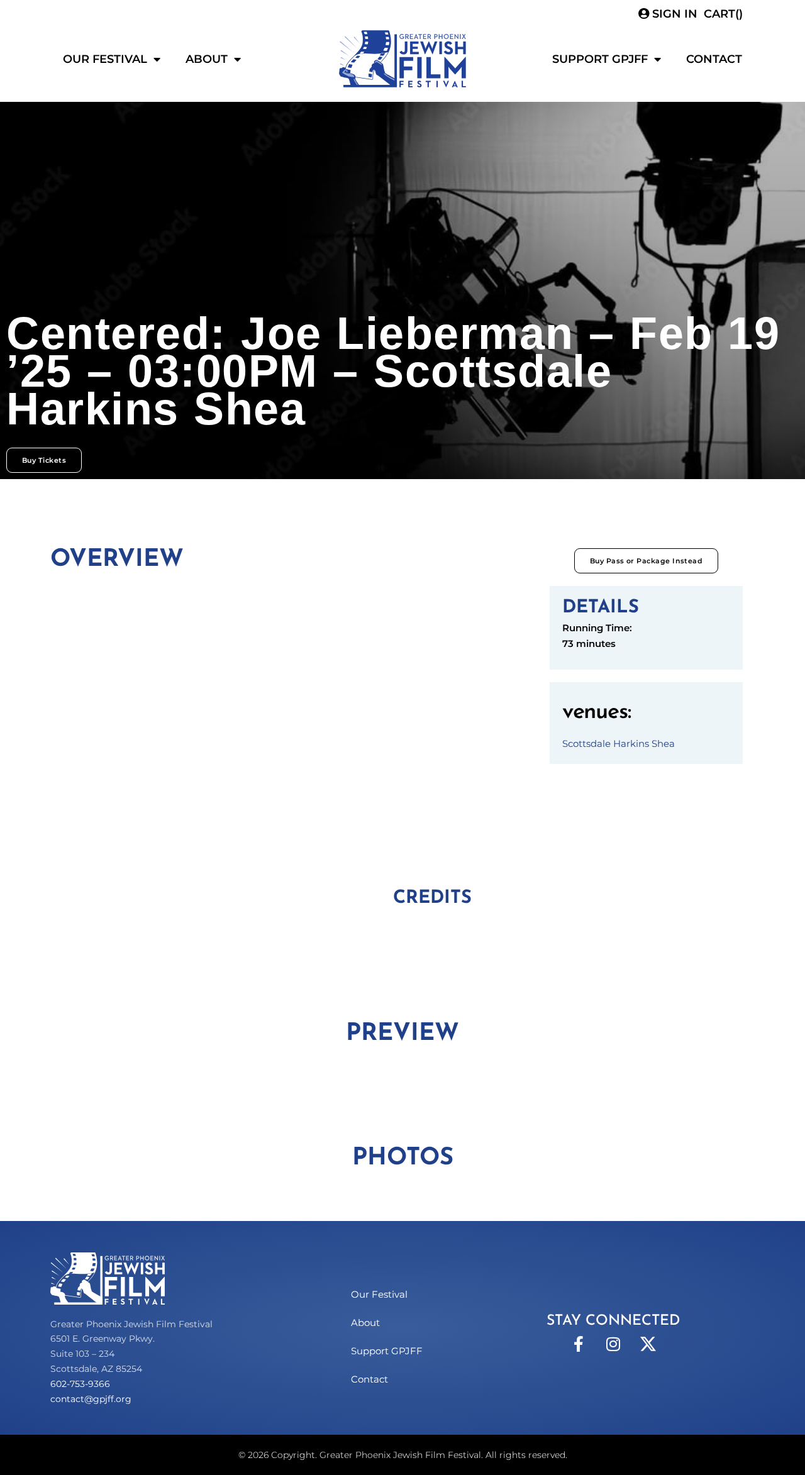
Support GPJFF (600, 59)
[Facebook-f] (578, 1344)
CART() (723, 14)
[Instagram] (613, 1344)
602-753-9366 (80, 1383)
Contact (714, 59)
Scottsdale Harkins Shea (618, 743)
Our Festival (105, 59)
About (207, 59)
